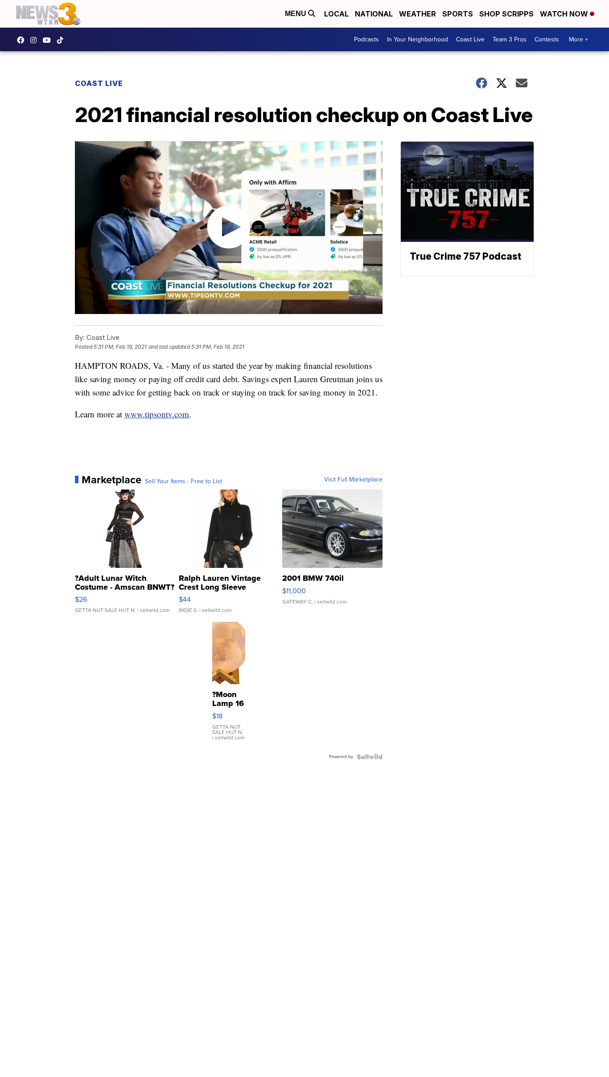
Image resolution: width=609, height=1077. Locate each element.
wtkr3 (35, 40)
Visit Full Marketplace (353, 480)
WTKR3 (23, 40)
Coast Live (470, 39)
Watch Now (565, 13)
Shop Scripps (506, 13)
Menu (296, 13)
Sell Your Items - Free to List (183, 481)
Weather (417, 13)
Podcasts (366, 39)
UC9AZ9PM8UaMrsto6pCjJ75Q (49, 40)
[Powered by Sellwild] (370, 757)
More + (578, 39)
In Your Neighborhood (417, 39)
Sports (457, 13)
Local (336, 13)
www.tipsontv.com (156, 414)
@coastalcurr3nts (62, 40)
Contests (547, 39)
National (374, 13)
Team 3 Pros (510, 39)
